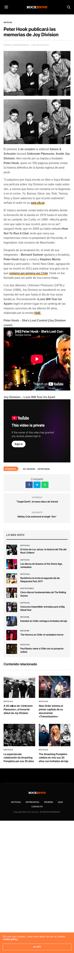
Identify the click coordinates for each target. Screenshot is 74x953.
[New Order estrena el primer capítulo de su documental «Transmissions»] (54, 687)
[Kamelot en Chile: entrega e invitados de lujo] (11, 621)
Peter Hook (44, 469)
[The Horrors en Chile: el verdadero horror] (11, 635)
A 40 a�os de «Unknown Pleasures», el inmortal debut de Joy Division (18, 709)
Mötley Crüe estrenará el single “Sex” (36, 516)
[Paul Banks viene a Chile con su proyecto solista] (11, 649)
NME (37, 312)
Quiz (60, 802)
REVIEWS (48, 802)
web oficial (38, 202)
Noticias (8, 22)
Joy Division (29, 469)
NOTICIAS (16, 802)
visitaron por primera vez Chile (28, 273)
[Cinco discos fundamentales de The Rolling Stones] (11, 593)
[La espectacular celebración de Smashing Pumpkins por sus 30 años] (19, 735)
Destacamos (27, 588)
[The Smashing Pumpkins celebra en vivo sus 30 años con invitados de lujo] (54, 735)
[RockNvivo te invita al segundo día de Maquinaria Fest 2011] (11, 578)
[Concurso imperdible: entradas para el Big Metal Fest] (11, 607)
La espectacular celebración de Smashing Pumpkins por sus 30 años (19, 758)
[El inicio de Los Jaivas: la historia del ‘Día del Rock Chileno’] (11, 550)
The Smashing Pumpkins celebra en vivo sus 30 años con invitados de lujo (53, 758)
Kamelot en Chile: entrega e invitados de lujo (43, 621)
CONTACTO (37, 807)
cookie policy (10, 939)
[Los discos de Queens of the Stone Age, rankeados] (11, 564)
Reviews (24, 617)
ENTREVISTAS (32, 802)
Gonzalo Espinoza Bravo (16, 45)
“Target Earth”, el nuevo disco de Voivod (37, 501)
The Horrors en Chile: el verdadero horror (42, 634)
